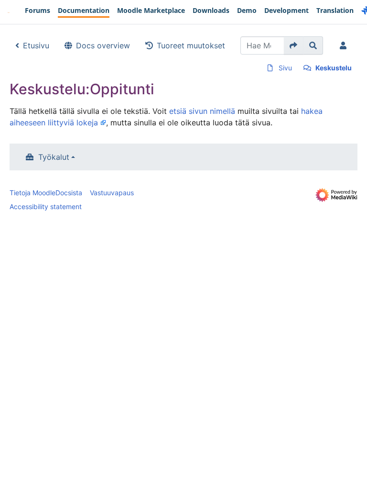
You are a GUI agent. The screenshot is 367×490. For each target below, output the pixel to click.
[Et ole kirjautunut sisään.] (345, 45)
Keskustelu (333, 68)
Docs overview (103, 45)
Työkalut (53, 157)
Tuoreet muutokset (191, 45)
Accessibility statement (46, 206)
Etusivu (36, 45)
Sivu (285, 68)
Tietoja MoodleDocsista (46, 193)
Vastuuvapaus (112, 193)
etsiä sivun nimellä (202, 111)
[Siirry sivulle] (293, 45)
